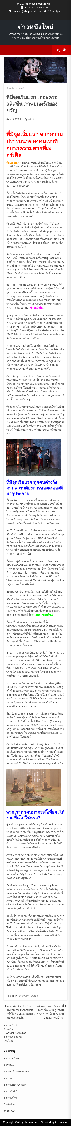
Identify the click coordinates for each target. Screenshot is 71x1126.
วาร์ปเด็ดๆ (9, 1111)
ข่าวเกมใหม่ (10, 1025)
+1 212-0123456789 (36, 7)
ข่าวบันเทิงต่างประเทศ (16, 1071)
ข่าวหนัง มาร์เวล (13, 1036)
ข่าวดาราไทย (11, 1058)
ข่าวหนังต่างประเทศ (15, 88)
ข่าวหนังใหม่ (35, 27)
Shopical (46, 1122)
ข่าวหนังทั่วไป (11, 1091)
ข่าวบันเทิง (10, 1065)
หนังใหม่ (8, 1040)
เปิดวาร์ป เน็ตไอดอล (15, 1033)
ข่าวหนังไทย (10, 1097)
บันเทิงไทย (9, 1104)
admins (32, 119)
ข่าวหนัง (8, 1078)
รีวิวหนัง (8, 1029)
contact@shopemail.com (27, 11)
